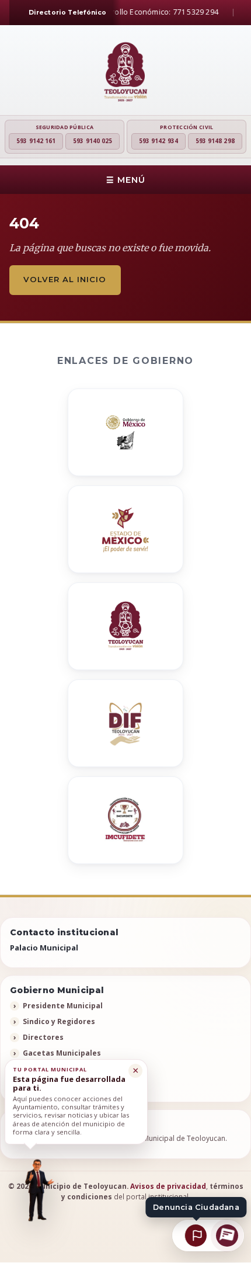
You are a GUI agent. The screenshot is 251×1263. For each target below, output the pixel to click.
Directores (43, 1037)
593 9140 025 (92, 141)
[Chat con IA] (227, 1235)
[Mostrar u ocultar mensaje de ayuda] (37, 1190)
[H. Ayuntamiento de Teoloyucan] (125, 72)
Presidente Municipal (63, 1006)
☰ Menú (125, 180)
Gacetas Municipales (62, 1053)
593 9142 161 (35, 141)
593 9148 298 (215, 141)
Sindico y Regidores (59, 1021)
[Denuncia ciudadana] (195, 1235)
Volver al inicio (64, 279)
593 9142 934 (158, 141)
